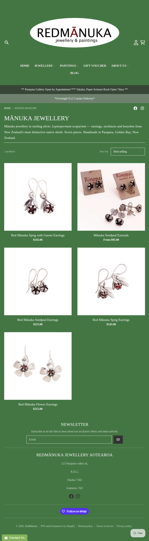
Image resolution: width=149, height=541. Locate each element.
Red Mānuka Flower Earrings (37, 404)
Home (7, 108)
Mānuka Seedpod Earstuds (111, 235)
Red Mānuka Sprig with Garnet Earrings (38, 235)
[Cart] (142, 42)
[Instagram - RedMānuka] (142, 108)
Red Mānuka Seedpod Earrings (37, 320)
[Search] (6, 42)
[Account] (136, 42)
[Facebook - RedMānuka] (135, 108)
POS (43, 526)
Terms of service (104, 526)
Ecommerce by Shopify (63, 526)
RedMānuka (31, 526)
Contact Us (16, 537)
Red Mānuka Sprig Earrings (111, 320)
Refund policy (85, 526)
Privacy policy (124, 526)
